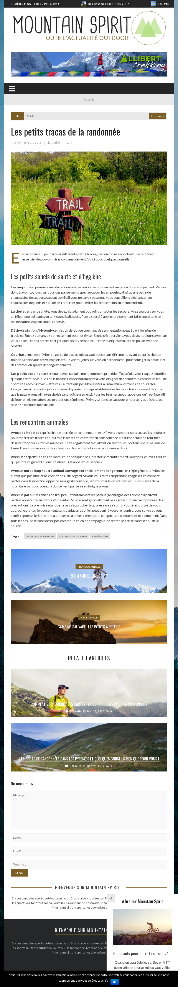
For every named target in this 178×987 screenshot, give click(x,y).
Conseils (157, 116)
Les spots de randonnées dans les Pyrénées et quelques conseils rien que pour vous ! (89, 759)
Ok (114, 982)
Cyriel (55, 143)
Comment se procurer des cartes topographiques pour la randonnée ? (89, 704)
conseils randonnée (73, 536)
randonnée (100, 536)
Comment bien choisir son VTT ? (80, 4)
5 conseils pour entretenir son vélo (142, 953)
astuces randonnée (40, 536)
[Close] (111, 898)
